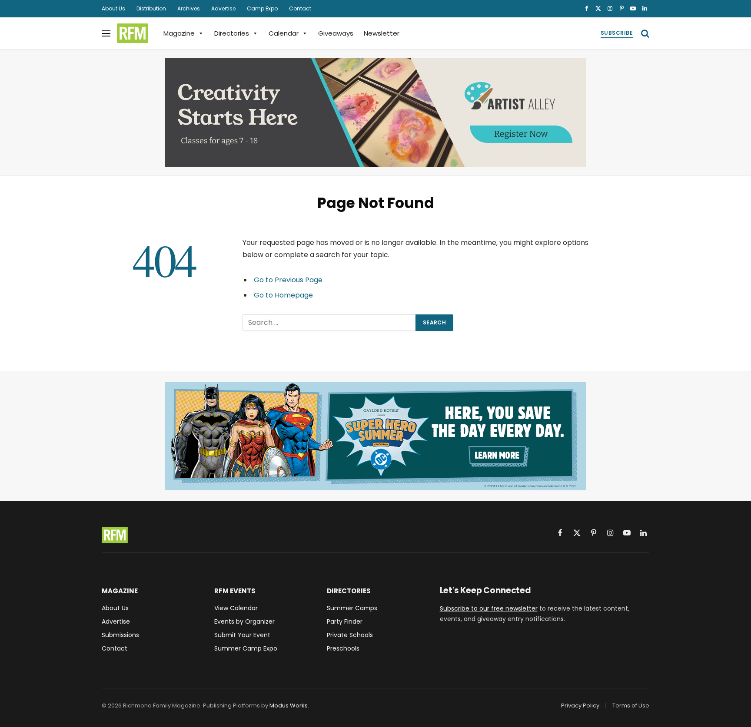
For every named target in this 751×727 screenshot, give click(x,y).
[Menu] (106, 33)
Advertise (223, 8)
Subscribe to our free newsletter (489, 608)
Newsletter (381, 33)
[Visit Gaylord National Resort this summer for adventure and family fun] (375, 436)
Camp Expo (262, 8)
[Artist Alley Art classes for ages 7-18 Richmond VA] (375, 112)
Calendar (284, 33)
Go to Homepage (283, 295)
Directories (231, 33)
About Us (113, 8)
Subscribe (617, 32)
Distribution (151, 8)
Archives (188, 8)
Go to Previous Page (288, 280)
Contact (300, 8)
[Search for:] (329, 322)
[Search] (644, 33)
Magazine (179, 33)
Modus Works (288, 705)
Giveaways (335, 33)
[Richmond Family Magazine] (132, 33)
